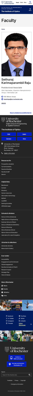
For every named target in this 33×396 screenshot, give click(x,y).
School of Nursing (6, 227)
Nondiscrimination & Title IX (9, 267)
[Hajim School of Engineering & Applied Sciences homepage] (14, 122)
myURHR (3, 201)
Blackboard (4, 185)
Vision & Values (5, 275)
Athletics (6, 292)
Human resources (6, 193)
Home (3, 29)
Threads (10, 323)
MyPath (3, 198)
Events (6, 289)
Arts (5, 295)
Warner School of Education (9, 232)
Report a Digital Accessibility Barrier (21, 113)
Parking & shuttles (6, 203)
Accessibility (5, 259)
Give (25, 2)
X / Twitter (11, 318)
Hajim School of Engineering (9, 219)
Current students (6, 166)
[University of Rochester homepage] (7, 2)
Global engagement (7, 264)
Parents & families (6, 169)
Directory (4, 190)
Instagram (11, 321)
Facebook (10, 316)
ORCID (3, 103)
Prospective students (7, 164)
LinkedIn (23, 321)
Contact (3, 188)
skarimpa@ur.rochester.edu (13, 99)
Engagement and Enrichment (9, 262)
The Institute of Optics (10, 11)
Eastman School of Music (8, 222)
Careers (8, 139)
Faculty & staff (5, 172)
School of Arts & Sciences (8, 217)
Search (3, 371)
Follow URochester (22, 324)
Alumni (3, 174)
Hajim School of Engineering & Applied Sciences (11, 8)
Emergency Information (17, 384)
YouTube (23, 316)
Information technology (8, 195)
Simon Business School (8, 230)
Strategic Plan (5, 272)
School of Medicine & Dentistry (10, 224)
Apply (17, 2)
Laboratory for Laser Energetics (10, 235)
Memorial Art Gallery (7, 248)
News (5, 286)
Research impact (6, 269)
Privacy (16, 380)
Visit (21, 2)
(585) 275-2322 (9, 153)
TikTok (22, 318)
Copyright (23, 380)
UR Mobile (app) (6, 206)
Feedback (9, 380)
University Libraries (7, 246)
